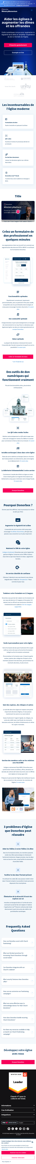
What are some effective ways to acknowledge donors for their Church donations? (15, 1005)
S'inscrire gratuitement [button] (18, 45)
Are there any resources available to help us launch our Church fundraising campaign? (16, 1032)
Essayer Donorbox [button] (18, 490)
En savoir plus (21, 347)
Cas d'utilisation (7, 1110)
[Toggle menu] (32, 10)
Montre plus (5, 1149)
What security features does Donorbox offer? (15, 980)
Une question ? (24, 579)
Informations (6, 1105)
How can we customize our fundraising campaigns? (16, 992)
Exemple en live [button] (18, 52)
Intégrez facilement (8, 552)
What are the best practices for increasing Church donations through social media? (15, 955)
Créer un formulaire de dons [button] (18, 357)
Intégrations (6, 1115)
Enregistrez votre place (22, 5)
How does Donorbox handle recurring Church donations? (15, 1019)
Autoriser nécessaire (18, 1157)
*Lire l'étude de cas (18, 362)
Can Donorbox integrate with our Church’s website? (14, 968)
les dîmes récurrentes (17, 531)
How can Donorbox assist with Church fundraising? (15, 942)
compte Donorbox (17, 329)
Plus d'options (6, 1161)
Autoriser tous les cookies (18, 1152)
